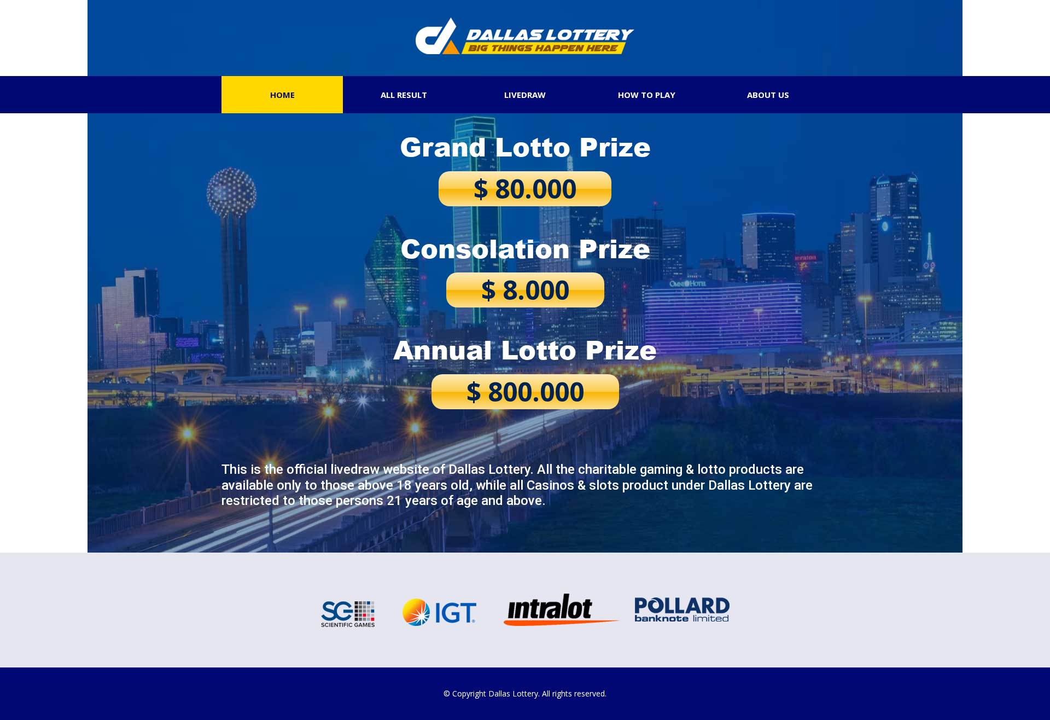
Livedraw (525, 94)
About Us (768, 94)
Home (282, 94)
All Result (404, 94)
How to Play (646, 94)
